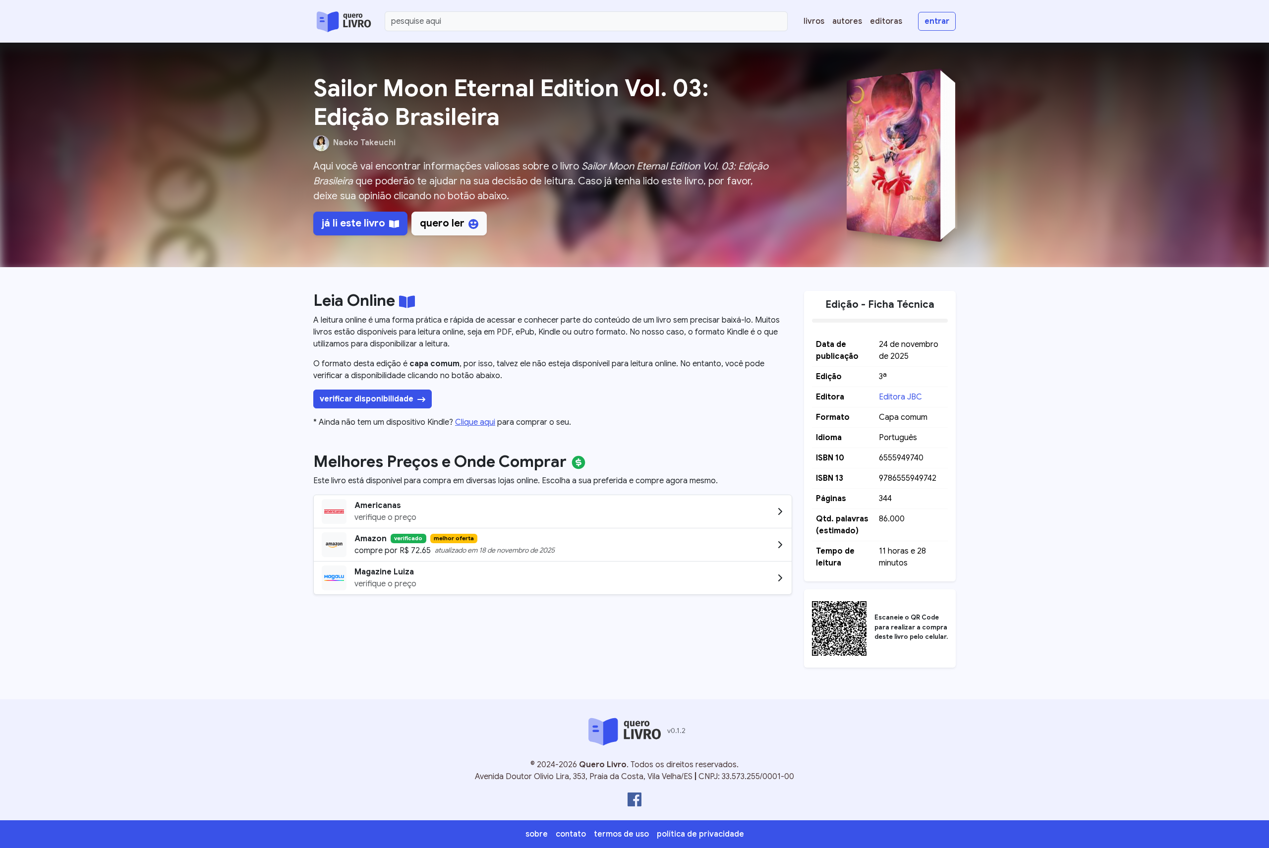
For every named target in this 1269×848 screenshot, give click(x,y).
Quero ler (442, 223)
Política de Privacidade (700, 834)
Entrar (936, 21)
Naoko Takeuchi (364, 143)
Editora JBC (900, 397)
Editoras (886, 21)
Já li (353, 223)
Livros (814, 21)
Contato (571, 834)
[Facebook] (634, 799)
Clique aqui (475, 422)
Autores (847, 21)
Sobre (536, 834)
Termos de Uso (621, 834)
